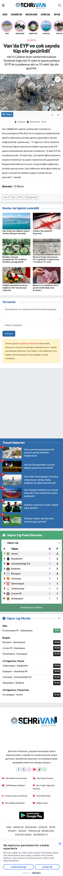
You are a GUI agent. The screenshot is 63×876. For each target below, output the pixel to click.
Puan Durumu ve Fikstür (16, 796)
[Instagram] (29, 769)
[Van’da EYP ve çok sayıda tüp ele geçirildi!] (31, 92)
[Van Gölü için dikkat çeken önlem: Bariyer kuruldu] (16, 221)
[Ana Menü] (3, 5)
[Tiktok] (39, 769)
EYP (20, 197)
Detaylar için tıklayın (31, 607)
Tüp (13, 197)
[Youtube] (34, 769)
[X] (23, 769)
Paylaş (9, 114)
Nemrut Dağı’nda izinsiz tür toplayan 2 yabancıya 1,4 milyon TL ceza (46, 259)
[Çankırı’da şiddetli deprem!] (47, 221)
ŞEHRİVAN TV (40, 835)
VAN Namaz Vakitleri (15, 785)
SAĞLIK (22, 831)
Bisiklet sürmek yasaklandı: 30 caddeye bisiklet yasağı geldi (14, 259)
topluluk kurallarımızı (29, 343)
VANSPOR (16, 14)
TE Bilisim (21, 122)
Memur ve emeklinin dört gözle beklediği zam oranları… (45, 287)
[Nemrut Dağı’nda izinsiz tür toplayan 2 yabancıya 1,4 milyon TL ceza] (47, 247)
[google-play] (32, 816)
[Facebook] (18, 769)
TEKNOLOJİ (34, 831)
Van (5, 197)
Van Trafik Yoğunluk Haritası (44, 787)
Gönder (9, 333)
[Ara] (59, 5)
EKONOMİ (31, 14)
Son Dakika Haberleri (15, 803)
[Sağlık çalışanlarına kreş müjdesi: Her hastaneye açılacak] (16, 275)
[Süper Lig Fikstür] (59, 618)
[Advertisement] (31, 404)
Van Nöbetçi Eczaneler (16, 778)
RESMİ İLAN (48, 831)
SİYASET (12, 831)
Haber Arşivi (42, 803)
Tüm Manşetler (43, 796)
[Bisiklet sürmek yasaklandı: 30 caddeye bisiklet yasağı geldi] (16, 247)
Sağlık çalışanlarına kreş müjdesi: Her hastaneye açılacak (14, 287)
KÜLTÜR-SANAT (23, 835)
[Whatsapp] (44, 769)
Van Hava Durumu (45, 778)
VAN (4, 14)
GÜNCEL (45, 14)
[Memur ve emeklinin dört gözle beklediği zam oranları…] (47, 275)
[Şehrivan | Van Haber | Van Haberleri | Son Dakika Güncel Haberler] (31, 5)
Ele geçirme (31, 197)
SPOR (57, 14)
